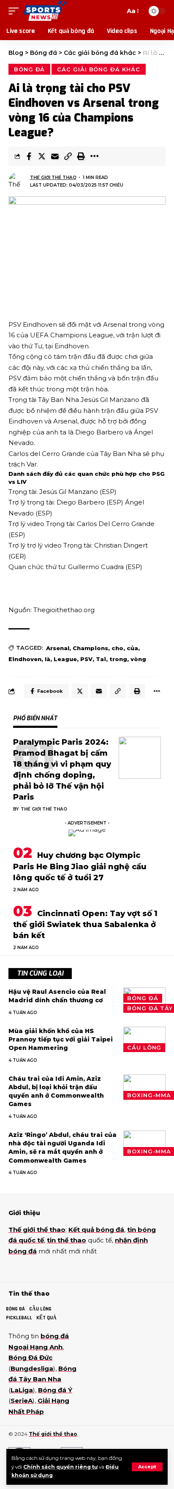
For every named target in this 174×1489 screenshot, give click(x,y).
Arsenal (57, 648)
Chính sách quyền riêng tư (60, 1467)
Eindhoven (24, 659)
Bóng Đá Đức (30, 1357)
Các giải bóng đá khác (98, 69)
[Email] (55, 156)
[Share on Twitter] (42, 156)
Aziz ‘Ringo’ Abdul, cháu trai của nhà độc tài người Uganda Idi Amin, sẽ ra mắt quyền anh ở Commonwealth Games (62, 1147)
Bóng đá (29, 69)
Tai (101, 659)
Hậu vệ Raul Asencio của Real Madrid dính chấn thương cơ (57, 996)
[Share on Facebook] (29, 156)
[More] (94, 156)
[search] (116, 11)
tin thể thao (66, 1240)
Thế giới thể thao (53, 177)
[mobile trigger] (15, 11)
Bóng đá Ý (55, 1390)
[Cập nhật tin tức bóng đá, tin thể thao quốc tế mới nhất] (45, 11)
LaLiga (22, 1390)
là (47, 659)
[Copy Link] (68, 156)
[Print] (81, 156)
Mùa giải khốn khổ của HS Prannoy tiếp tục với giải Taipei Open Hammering (60, 1039)
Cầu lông (144, 1047)
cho (117, 648)
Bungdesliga (32, 1368)
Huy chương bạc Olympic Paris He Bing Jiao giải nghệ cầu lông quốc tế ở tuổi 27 (80, 866)
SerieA (22, 1401)
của (132, 648)
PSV (86, 659)
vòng (138, 659)
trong (118, 659)
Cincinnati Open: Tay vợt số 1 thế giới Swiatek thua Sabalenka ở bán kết (85, 924)
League (65, 659)
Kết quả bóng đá (96, 1230)
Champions (90, 648)
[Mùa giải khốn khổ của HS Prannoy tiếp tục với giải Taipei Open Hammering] (144, 1039)
